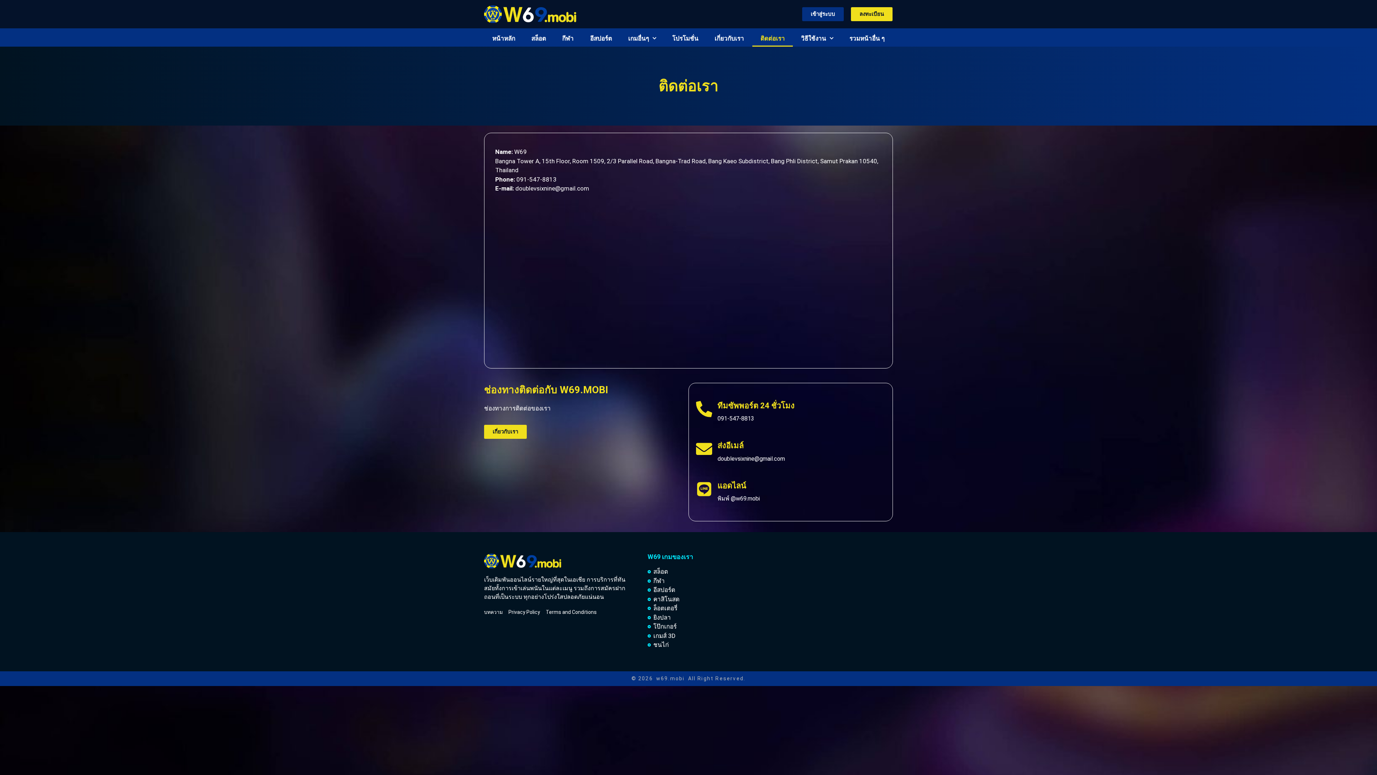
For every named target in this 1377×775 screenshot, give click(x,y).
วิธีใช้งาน (813, 38)
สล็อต (538, 38)
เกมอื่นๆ (638, 38)
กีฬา (568, 38)
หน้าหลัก (503, 38)
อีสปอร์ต (601, 38)
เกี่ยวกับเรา (729, 38)
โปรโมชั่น (685, 38)
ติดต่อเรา (773, 38)
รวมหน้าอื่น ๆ (867, 38)
